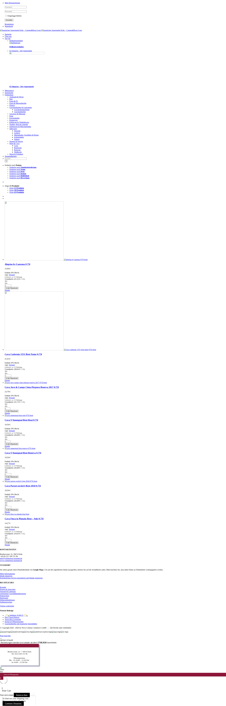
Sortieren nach (22, 167)
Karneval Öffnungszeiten (14, 622)
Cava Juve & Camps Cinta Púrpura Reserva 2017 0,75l (32, 387)
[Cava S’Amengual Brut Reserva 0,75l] (115, 448)
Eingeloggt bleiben (14, 16)
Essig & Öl (13, 101)
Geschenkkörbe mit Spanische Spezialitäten (21, 624)
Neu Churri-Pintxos (12, 617)
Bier (11, 99)
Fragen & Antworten (7, 589)
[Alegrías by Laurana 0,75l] (115, 231)
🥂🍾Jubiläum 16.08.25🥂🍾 (16, 615)
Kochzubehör (14, 118)
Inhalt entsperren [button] (6, 576)
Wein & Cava (14, 144)
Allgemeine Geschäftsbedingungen (13, 594)
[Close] (1, 638)
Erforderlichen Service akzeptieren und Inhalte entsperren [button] (21, 578)
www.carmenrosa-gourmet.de (11, 561)
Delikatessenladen (16, 47)
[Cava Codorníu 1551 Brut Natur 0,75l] (115, 321)
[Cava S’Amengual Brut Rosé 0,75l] (115, 415)
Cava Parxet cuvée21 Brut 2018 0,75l (23, 486)
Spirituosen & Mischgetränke (20, 127)
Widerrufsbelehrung (7, 600)
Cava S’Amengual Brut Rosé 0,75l (21, 420)
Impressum (4, 598)
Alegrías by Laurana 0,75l (17, 264)
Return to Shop (21, 695)
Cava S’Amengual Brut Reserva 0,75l (23, 453)
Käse (11, 116)
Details (7, 290)
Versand (12, 275)
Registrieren (9, 24)
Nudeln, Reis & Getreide (18, 124)
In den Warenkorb (12, 288)
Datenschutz (4, 596)
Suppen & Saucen (16, 141)
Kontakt (3, 587)
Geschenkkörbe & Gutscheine (20, 108)
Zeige (16, 188)
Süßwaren (13, 129)
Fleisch (12, 105)
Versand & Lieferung (8, 592)
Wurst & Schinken (16, 154)
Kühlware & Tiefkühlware (19, 122)
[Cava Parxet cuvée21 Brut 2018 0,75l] (115, 481)
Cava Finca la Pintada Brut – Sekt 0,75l (24, 518)
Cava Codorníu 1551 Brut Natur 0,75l (23, 354)
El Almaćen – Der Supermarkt (21, 87)
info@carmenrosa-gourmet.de (11, 558)
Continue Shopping (13, 703)
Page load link (5, 636)
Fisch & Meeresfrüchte (17, 103)
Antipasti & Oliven (16, 97)
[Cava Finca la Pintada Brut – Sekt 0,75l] (115, 514)
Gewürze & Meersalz (17, 114)
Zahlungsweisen (6, 602)
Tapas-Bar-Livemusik (13, 620)
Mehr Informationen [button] (7, 574)
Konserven (13, 120)
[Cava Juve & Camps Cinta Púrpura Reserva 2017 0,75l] (115, 383)
